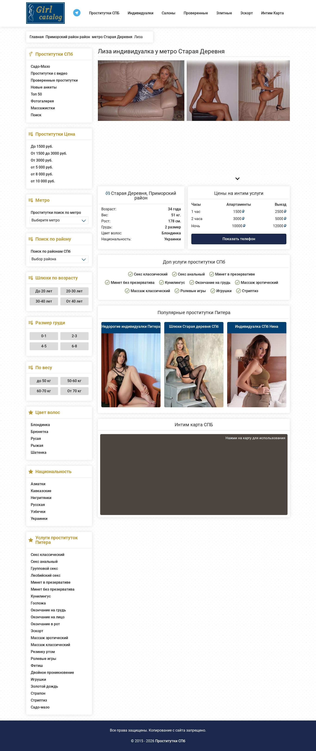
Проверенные (196, 13)
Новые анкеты (44, 87)
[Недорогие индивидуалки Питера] (131, 375)
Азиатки (38, 484)
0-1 (43, 336)
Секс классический (47, 554)
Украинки (39, 518)
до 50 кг (44, 381)
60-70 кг (44, 391)
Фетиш (37, 665)
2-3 (74, 336)
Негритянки (41, 498)
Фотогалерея (42, 101)
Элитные (224, 13)
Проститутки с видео (49, 73)
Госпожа (38, 603)
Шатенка (38, 452)
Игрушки (38, 679)
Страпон (38, 693)
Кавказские (41, 491)
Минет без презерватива (52, 589)
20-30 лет (74, 291)
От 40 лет (74, 301)
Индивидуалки (140, 13)
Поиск (36, 115)
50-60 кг (74, 381)
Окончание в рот (45, 624)
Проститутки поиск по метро (56, 212)
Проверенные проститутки (54, 80)
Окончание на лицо (48, 617)
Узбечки (38, 511)
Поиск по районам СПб (51, 251)
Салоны (168, 13)
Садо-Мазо (40, 66)
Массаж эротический (49, 638)
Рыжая (37, 445)
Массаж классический (50, 645)
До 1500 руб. (42, 146)
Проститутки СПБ (104, 13)
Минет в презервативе (51, 582)
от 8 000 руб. (42, 174)
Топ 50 (36, 94)
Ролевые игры (43, 658)
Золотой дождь (44, 686)
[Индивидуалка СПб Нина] (256, 377)
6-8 (74, 346)
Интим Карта (272, 13)
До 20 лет (43, 291)
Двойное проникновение (52, 672)
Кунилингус (41, 596)
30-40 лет (44, 301)
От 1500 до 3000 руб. (49, 153)
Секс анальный (44, 561)
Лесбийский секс (45, 575)
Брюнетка (39, 431)
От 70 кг (74, 391)
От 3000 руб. (41, 160)
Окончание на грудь (48, 610)
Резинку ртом (43, 652)
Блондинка (40, 425)
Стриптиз (39, 700)
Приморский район (155, 195)
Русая (36, 438)
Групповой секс (44, 568)
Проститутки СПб (170, 741)
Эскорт (246, 13)
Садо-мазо (40, 707)
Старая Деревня (129, 193)
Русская (38, 505)
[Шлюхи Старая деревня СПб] (193, 377)
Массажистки (43, 108)
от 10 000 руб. (43, 181)
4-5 (43, 346)
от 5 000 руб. (42, 167)
